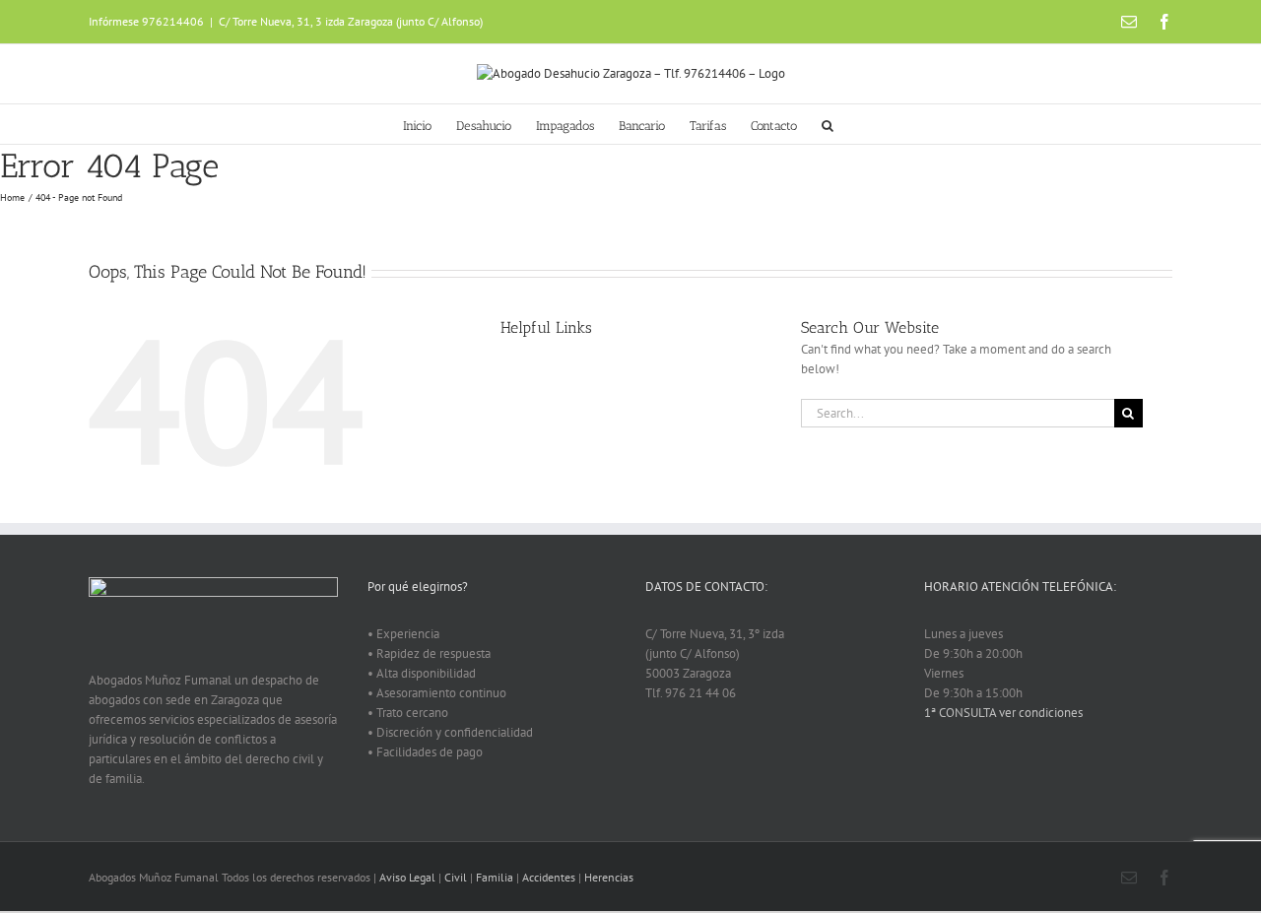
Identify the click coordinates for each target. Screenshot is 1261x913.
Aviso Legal (407, 877)
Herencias (608, 877)
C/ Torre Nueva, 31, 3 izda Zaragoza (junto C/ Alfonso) (351, 21)
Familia (494, 877)
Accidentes (548, 877)
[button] (827, 124)
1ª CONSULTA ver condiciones (1003, 712)
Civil (455, 877)
